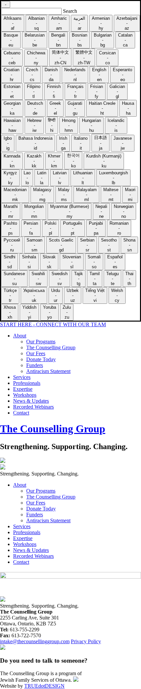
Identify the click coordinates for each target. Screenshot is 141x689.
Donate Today (41, 359)
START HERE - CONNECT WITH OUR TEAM (53, 324)
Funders (34, 365)
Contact (21, 413)
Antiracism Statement (48, 371)
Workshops (24, 395)
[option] (12, 23)
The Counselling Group (50, 347)
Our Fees (35, 353)
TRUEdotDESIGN (44, 686)
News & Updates (31, 401)
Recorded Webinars (33, 407)
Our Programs (40, 341)
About (19, 335)
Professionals (26, 383)
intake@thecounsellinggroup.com (35, 641)
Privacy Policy (86, 641)
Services (21, 377)
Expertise (22, 389)
